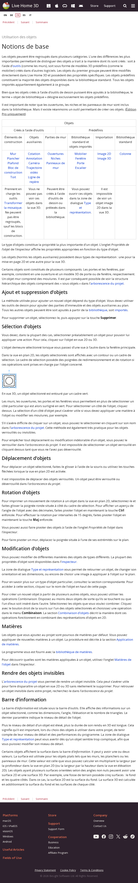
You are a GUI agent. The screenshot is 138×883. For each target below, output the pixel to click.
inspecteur (69, 562)
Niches (55, 158)
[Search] (125, 6)
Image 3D (104, 158)
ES (24, 15)
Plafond (13, 163)
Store (94, 6)
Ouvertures (56, 154)
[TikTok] (132, 836)
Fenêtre (80, 158)
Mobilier (81, 154)
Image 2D (104, 154)
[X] (118, 836)
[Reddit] (125, 836)
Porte (80, 163)
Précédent (9, 22)
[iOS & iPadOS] (56, 5)
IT (30, 15)
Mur (13, 154)
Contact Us (99, 826)
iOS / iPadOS (10, 826)
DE (11, 15)
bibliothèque (98, 310)
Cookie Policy (68, 870)
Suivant (25, 22)
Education (54, 847)
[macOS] (48, 5)
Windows (8, 836)
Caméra (34, 163)
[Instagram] (111, 836)
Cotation (34, 154)
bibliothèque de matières (74, 652)
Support (110, 6)
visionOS (8, 831)
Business (53, 842)
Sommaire (42, 22)
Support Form (56, 829)
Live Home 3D (25, 5)
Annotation (34, 158)
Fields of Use (12, 858)
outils (17, 66)
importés (121, 310)
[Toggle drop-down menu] (133, 6)
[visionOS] (65, 5)
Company (100, 815)
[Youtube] (96, 836)
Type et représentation (80, 207)
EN (5, 15)
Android (7, 841)
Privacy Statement (45, 870)
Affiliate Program (58, 852)
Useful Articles (13, 849)
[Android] (81, 5)
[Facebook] (104, 836)
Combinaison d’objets (73, 613)
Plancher (13, 158)
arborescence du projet (107, 283)
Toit (13, 177)
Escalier (80, 168)
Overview (98, 820)
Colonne (125, 154)
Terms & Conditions (92, 870)
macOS (7, 820)
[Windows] (73, 5)
